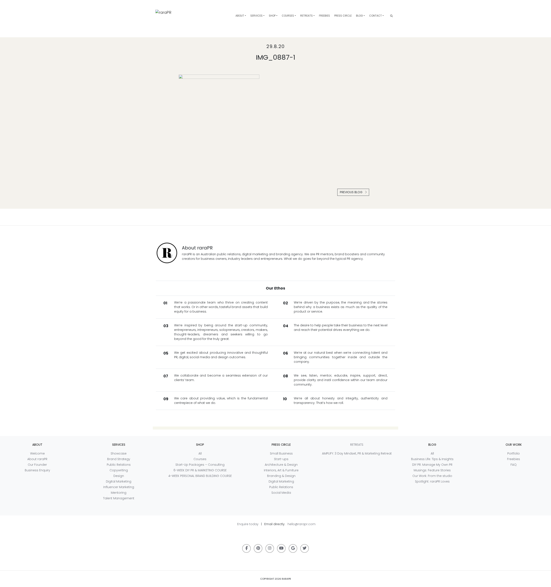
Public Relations (119, 464)
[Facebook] (246, 548)
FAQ (514, 464)
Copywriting (119, 470)
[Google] (293, 548)
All (200, 453)
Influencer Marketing (118, 487)
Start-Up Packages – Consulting (199, 464)
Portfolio (513, 453)
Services (256, 15)
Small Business (281, 453)
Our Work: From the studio (432, 476)
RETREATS (306, 15)
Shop (272, 15)
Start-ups (281, 459)
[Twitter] (304, 548)
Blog (359, 15)
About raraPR (37, 459)
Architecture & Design (281, 464)
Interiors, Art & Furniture (281, 470)
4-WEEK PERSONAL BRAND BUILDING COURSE (200, 476)
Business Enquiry (37, 470)
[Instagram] (269, 548)
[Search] (391, 15)
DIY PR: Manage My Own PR (432, 464)
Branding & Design (281, 476)
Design (118, 476)
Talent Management (118, 498)
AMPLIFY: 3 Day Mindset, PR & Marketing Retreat (357, 453)
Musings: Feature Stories (432, 470)
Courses (288, 15)
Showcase (119, 453)
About (239, 15)
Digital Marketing (118, 481)
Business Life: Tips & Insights (432, 459)
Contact (375, 15)
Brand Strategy (118, 459)
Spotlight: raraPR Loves (432, 481)
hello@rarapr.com (302, 524)
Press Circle (343, 15)
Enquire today (247, 524)
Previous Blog (351, 192)
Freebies (324, 15)
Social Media (281, 492)
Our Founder (37, 464)
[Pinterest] (258, 548)
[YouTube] (281, 548)
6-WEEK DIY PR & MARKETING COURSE (200, 470)
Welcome (37, 453)
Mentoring (118, 492)
